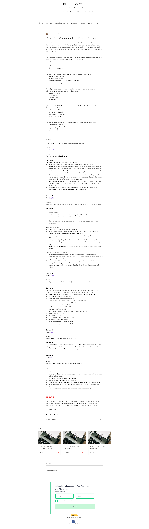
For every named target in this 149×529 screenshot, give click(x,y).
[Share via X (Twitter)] (50, 414)
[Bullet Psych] (73, 521)
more (79, 517)
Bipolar (83, 23)
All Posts (40, 23)
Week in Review (57, 409)
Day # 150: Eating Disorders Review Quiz (98, 447)
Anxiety (90, 23)
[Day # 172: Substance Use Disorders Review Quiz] (49, 437)
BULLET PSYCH (73, 4)
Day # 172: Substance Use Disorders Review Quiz (47, 447)
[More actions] (102, 34)
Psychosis (49, 23)
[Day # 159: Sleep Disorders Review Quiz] (74, 437)
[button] (109, 23)
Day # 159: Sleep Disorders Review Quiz (72, 447)
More (97, 23)
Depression (74, 23)
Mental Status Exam (61, 23)
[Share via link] (58, 414)
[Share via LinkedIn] (54, 414)
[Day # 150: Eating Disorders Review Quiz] (99, 437)
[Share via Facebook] (46, 414)
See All (109, 428)
